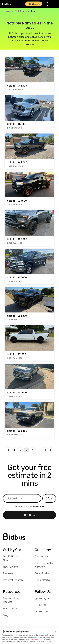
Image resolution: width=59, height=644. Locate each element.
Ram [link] (33, 11)
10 (45, 450)
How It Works (11, 566)
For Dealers (34, 4)
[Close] (55, 631)
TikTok (42, 604)
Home (8, 11)
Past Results (21, 11)
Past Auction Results (11, 600)
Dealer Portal (42, 579)
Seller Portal (42, 573)
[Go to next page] (50, 450)
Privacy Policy (37, 639)
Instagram (45, 598)
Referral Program (13, 579)
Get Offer (29, 515)
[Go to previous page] (8, 450)
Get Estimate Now (11, 558)
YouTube (44, 611)
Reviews (8, 573)
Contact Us (41, 556)
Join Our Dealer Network (44, 565)
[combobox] (49, 498)
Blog (5, 615)
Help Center (10, 608)
